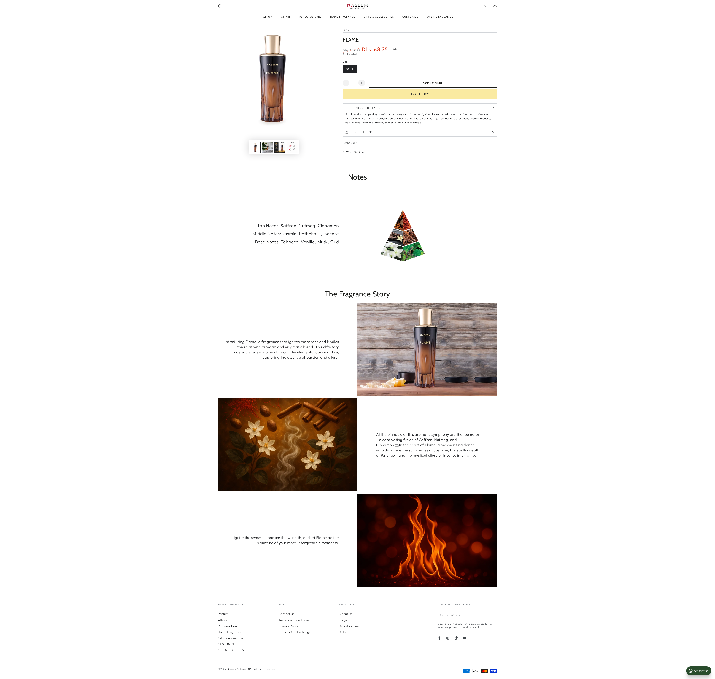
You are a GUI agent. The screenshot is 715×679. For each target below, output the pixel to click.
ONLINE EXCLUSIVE (232, 650)
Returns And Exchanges (295, 632)
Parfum (223, 614)
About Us (345, 614)
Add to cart (433, 82)
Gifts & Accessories (231, 638)
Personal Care (228, 626)
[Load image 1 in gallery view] (255, 147)
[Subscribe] (495, 615)
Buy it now (420, 94)
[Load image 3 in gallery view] (279, 147)
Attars (222, 620)
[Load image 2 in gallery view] (267, 147)
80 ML (350, 69)
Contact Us (287, 614)
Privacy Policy (288, 626)
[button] (220, 6)
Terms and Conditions (294, 620)
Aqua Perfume (349, 626)
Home (346, 30)
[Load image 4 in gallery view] (292, 147)
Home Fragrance (230, 632)
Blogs (343, 620)
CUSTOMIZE (226, 644)
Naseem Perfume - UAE (240, 668)
